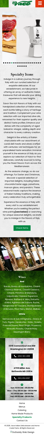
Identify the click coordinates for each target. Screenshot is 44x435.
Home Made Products (22, 414)
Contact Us (22, 420)
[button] (3, 62)
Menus (22, 407)
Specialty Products (22, 417)
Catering (22, 410)
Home (22, 403)
